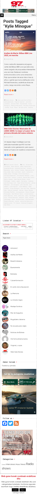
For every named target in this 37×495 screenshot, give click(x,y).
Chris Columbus (24, 174)
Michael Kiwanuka (29, 105)
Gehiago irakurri (18, 493)
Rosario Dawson (9, 201)
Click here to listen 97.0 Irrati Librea (14, 224)
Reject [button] (23, 490)
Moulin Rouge (29, 192)
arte (12, 170)
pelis (26, 195)
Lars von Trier (25, 188)
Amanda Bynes (9, 168)
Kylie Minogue (14, 188)
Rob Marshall (29, 199)
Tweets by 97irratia (9, 366)
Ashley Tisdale (19, 170)
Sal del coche (23, 107)
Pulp (11, 107)
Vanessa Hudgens (27, 203)
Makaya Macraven (16, 105)
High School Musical (23, 183)
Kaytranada (23, 103)
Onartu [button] (15, 490)
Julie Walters (23, 186)
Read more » (9, 94)
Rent (13, 199)
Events (3, 464)
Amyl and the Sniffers (24, 100)
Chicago (14, 174)
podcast (21, 197)
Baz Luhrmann (16, 172)
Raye (15, 107)
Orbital (7, 107)
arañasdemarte (8, 102)
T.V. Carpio (16, 203)
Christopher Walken (23, 175)
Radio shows (10, 100)
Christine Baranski (10, 175)
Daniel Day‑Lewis (28, 177)
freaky (14, 181)
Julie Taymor (14, 186)
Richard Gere (20, 199)
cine (32, 175)
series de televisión (26, 201)
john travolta (24, 184)
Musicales (7, 194)
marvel (21, 190)
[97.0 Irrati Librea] (18, 5)
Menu (34, 15)
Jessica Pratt (15, 103)
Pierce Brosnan (13, 197)
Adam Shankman (25, 166)
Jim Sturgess (15, 184)
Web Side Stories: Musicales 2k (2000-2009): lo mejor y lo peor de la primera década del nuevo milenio (19, 131)
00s (23, 164)
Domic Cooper (8, 179)
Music (16, 164)
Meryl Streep (29, 190)
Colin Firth (7, 177)
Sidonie (30, 107)
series (17, 201)
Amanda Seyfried (20, 168)
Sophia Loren (8, 203)
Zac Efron (7, 205)
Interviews (10, 464)
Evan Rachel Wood (20, 179)
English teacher (20, 102)
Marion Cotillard (13, 190)
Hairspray (24, 181)
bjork (23, 172)
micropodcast (20, 192)
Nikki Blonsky (8, 195)
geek (18, 181)
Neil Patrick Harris (17, 194)
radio (26, 197)
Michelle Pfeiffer (9, 192)
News (23, 464)
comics (14, 177)
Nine (15, 195)
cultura (19, 177)
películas (21, 195)
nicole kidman (28, 194)
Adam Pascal (15, 166)
